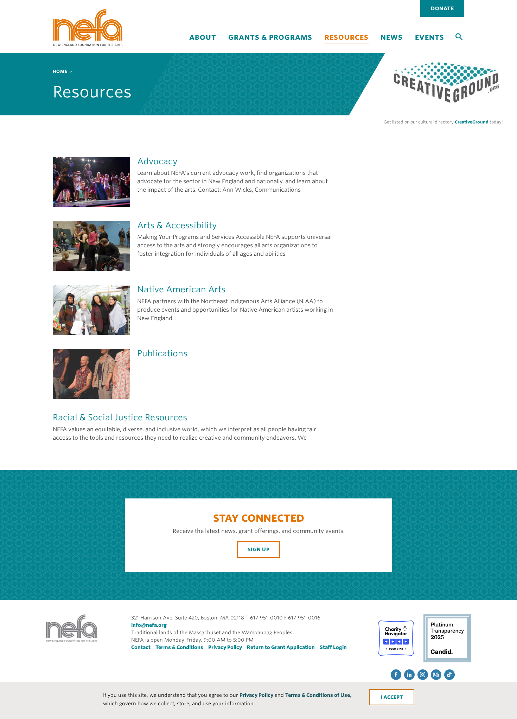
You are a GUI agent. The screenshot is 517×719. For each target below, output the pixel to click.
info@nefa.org (149, 625)
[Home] (88, 27)
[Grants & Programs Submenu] (270, 43)
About (202, 37)
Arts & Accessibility (177, 225)
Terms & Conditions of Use (317, 695)
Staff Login (333, 647)
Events (429, 37)
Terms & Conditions (179, 647)
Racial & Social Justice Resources (120, 417)
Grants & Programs (270, 37)
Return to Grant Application (281, 647)
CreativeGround (472, 122)
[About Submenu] (202, 43)
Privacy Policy (256, 695)
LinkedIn (409, 674)
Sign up (259, 549)
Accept (393, 697)
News (392, 37)
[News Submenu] (391, 43)
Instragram (422, 674)
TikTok (449, 674)
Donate (442, 8)
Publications (162, 353)
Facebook (396, 674)
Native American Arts (181, 289)
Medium (436, 674)
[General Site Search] (459, 36)
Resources (347, 37)
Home (60, 71)
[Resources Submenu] (346, 48)
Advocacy (157, 161)
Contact (141, 647)
